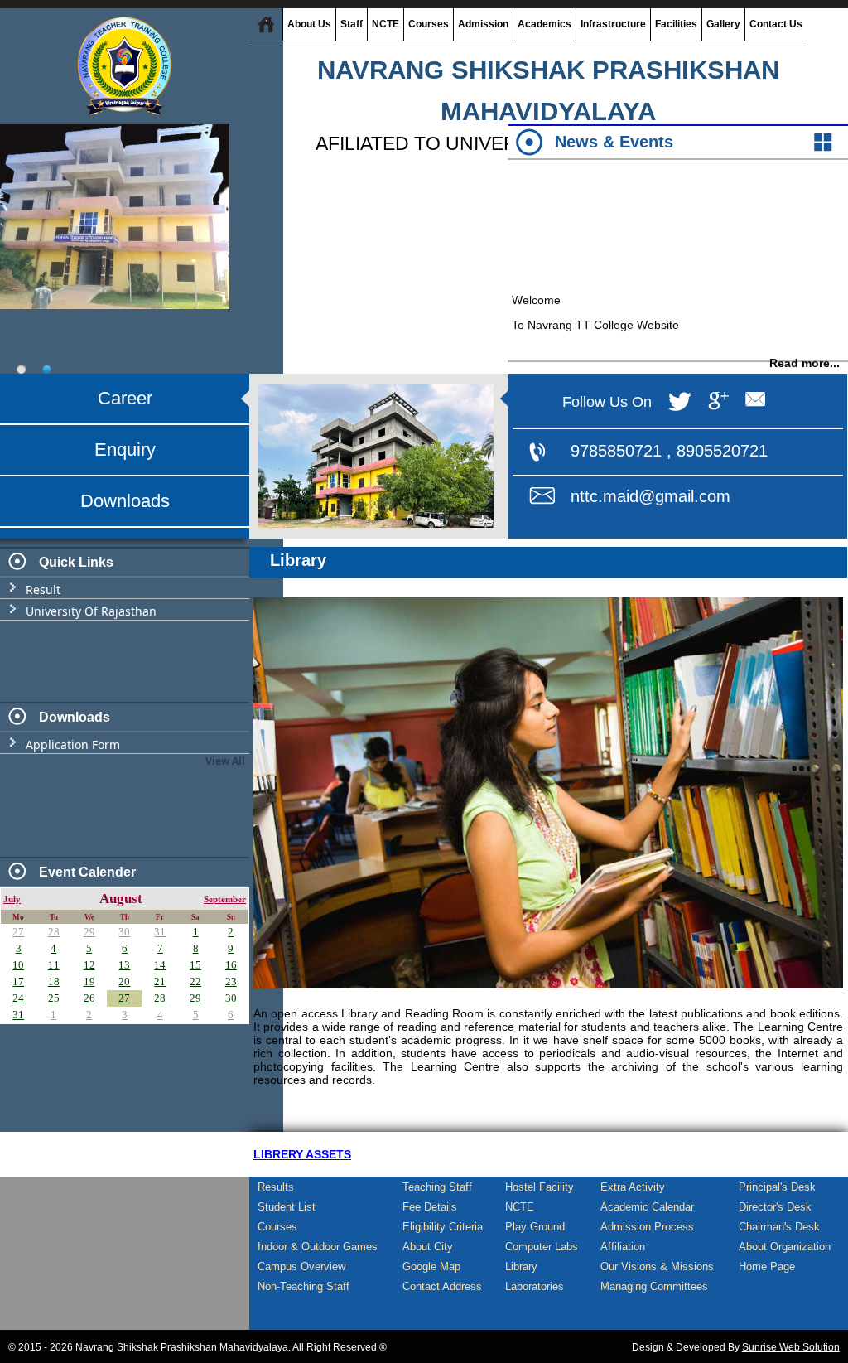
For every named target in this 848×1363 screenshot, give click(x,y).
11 (54, 965)
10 (18, 965)
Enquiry (125, 449)
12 (89, 965)
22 (195, 981)
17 (18, 981)
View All (225, 761)
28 (54, 932)
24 (18, 998)
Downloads (125, 501)
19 (89, 981)
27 (18, 932)
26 (89, 998)
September (225, 899)
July (12, 899)
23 (231, 981)
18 (54, 981)
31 (160, 932)
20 (124, 981)
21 (160, 981)
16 (231, 965)
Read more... (804, 348)
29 (89, 932)
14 (160, 965)
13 (124, 965)
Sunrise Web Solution (791, 1347)
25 (54, 998)
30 (124, 932)
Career (125, 398)
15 (195, 965)
